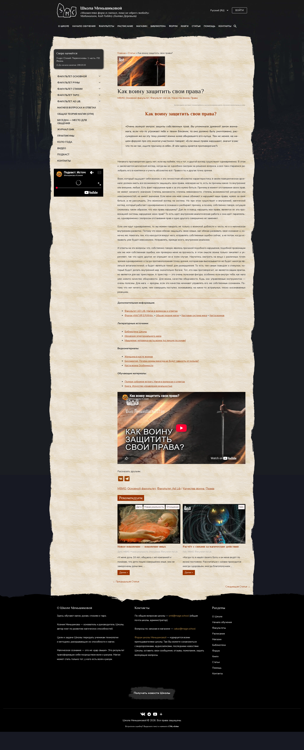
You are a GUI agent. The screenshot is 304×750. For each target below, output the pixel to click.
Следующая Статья (237, 586)
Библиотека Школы (136, 331)
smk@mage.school (179, 615)
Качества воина (181, 98)
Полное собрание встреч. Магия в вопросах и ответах (155, 381)
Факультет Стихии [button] (69, 89)
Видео (61, 148)
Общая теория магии (167, 315)
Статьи (196, 26)
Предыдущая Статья (126, 581)
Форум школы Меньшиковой (150, 637)
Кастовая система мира (194, 315)
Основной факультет (137, 98)
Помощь (209, 26)
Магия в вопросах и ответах (76, 107)
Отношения (173, 506)
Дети (139, 506)
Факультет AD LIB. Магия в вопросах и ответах (151, 311)
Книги (184, 26)
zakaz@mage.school (185, 628)
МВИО (121, 98)
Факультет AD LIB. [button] (69, 101)
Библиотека (158, 26)
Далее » (123, 572)
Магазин (141, 26)
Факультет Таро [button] (68, 95)
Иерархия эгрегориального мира (143, 336)
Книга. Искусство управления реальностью (148, 386)
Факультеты (106, 26)
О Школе (63, 26)
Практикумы (65, 135)
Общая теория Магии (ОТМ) (75, 114)
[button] (239, 10)
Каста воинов (216, 315)
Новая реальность (154, 506)
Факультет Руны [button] (68, 82)
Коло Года (64, 142)
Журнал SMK (65, 129)
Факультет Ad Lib (160, 98)
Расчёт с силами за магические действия (211, 546)
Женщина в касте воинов (139, 356)
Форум (173, 26)
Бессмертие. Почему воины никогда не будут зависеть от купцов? (162, 361)
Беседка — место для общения (72, 122)
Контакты (224, 26)
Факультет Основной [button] (72, 76)
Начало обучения (83, 26)
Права (194, 98)
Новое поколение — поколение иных (141, 546)
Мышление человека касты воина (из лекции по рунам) (155, 340)
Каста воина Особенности (139, 365)
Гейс (241, 506)
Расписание (125, 26)
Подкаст (63, 154)
